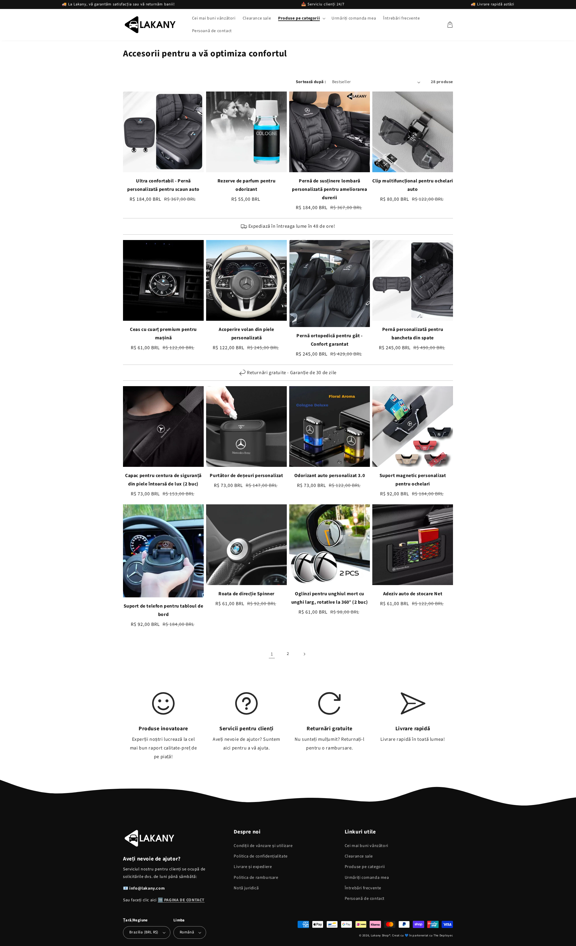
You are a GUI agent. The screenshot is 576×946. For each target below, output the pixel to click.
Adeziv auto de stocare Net (412, 593)
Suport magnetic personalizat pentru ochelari (413, 479)
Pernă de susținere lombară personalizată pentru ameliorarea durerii (329, 189)
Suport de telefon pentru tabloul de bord (163, 610)
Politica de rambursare (256, 878)
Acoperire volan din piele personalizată (246, 333)
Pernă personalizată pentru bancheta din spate (412, 333)
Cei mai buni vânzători (366, 846)
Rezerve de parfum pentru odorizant (246, 185)
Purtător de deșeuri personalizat (246, 475)
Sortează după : (311, 82)
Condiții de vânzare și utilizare (263, 846)
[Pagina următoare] (304, 654)
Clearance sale (359, 856)
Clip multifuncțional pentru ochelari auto (412, 185)
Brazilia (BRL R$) (143, 932)
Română (187, 932)
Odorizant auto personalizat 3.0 (329, 475)
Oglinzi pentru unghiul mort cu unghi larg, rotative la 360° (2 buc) (329, 597)
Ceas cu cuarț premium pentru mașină (163, 333)
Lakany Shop (380, 935)
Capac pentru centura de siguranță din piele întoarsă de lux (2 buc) (163, 479)
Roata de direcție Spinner (246, 593)
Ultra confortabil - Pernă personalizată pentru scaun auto (163, 185)
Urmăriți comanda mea (367, 878)
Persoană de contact (365, 899)
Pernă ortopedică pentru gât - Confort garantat (329, 339)
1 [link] (272, 654)
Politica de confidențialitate (260, 856)
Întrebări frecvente (363, 888)
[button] (301, 18)
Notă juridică (246, 888)
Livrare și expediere (253, 867)
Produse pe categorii (365, 867)
